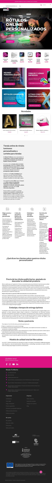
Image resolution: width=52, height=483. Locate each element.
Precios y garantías (10, 406)
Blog (28, 406)
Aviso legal (8, 401)
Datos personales (10, 428)
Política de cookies (10, 413)
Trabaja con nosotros (31, 403)
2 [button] (26, 135)
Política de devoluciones (11, 411)
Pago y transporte (10, 403)
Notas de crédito (10, 423)
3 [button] (27, 135)
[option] (9, 124)
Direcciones (8, 425)
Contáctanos (9, 398)
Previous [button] (0, 124)
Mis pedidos (9, 420)
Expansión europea (31, 401)
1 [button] (24, 135)
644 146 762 (11, 375)
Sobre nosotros (30, 398)
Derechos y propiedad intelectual (13, 408)
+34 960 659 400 (12, 372)
